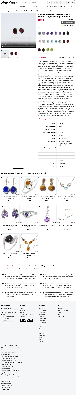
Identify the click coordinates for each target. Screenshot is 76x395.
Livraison (22, 308)
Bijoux (22, 6)
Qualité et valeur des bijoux (8, 360)
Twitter (24, 320)
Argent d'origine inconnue (8, 373)
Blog (72, 6)
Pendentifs (61, 316)
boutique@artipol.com (9, 312)
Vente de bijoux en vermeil (8, 352)
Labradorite (42, 312)
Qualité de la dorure (6, 383)
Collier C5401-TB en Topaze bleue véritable (66, 197)
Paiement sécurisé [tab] (24, 269)
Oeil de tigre (42, 323)
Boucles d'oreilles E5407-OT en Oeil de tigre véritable (47, 197)
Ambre (41, 308)
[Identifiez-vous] (68, 2)
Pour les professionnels (55, 6)
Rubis (40, 339)
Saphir (41, 337)
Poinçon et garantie (6, 385)
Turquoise (42, 325)
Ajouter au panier (68, 22)
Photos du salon (5, 379)
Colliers (60, 312)
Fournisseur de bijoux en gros (9, 356)
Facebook (21, 320)
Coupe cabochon (5, 387)
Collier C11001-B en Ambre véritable (28, 254)
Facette (61, 135)
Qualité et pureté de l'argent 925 (10, 371)
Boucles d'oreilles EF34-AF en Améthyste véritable (10, 226)
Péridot (41, 341)
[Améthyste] (49, 33)
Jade (40, 327)
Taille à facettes (5, 389)
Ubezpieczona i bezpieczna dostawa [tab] (51, 266)
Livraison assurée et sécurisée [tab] (29, 266)
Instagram (31, 320)
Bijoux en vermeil (5, 381)
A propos (22, 312)
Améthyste (42, 314)
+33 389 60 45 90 (7, 308)
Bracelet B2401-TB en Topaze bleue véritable (66, 226)
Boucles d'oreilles (63, 310)
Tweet (69, 57)
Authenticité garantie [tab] (9, 269)
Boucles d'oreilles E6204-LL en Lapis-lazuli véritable (10, 197)
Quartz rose (42, 318)
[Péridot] (49, 49)
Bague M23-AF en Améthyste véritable (29, 226)
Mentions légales (24, 310)
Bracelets (60, 308)
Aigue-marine (42, 333)
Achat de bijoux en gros (7, 354)
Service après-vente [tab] (39, 269)
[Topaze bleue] (49, 41)
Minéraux (36, 6)
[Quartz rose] (41, 41)
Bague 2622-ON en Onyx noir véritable (10, 254)
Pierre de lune (43, 310)
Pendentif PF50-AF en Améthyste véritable (47, 226)
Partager (65, 57)
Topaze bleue (42, 329)
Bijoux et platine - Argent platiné (10, 377)
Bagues (60, 314)
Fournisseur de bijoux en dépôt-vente (11, 362)
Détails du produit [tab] (44, 119)
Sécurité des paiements (26, 314)
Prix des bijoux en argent (8, 358)
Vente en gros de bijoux (7, 350)
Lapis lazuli (42, 320)
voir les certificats (48, 28)
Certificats (23, 316)
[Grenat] (66, 41)
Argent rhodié (63, 138)
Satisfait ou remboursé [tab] (9, 266)
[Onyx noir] (66, 33)
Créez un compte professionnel (10, 348)
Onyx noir (41, 316)
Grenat (41, 331)
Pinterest (73, 57)
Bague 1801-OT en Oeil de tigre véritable (29, 197)
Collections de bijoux (6, 364)
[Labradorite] (41, 33)
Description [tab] (42, 58)
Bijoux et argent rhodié (7, 375)
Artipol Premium (5, 368)
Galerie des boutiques (7, 366)
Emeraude (42, 335)
